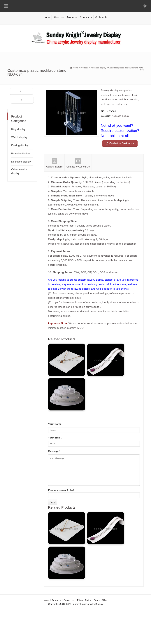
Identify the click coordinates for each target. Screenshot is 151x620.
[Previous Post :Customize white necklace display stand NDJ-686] (21, 91)
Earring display (20, 145)
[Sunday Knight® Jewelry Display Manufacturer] (75, 44)
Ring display (18, 129)
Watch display (19, 137)
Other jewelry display (19, 171)
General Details (54, 166)
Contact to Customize (121, 143)
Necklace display (120, 116)
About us (58, 17)
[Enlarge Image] (71, 90)
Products (72, 17)
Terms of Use (100, 600)
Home (46, 17)
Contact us (86, 17)
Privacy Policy (84, 600)
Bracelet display (20, 153)
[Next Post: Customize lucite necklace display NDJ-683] (22, 100)
